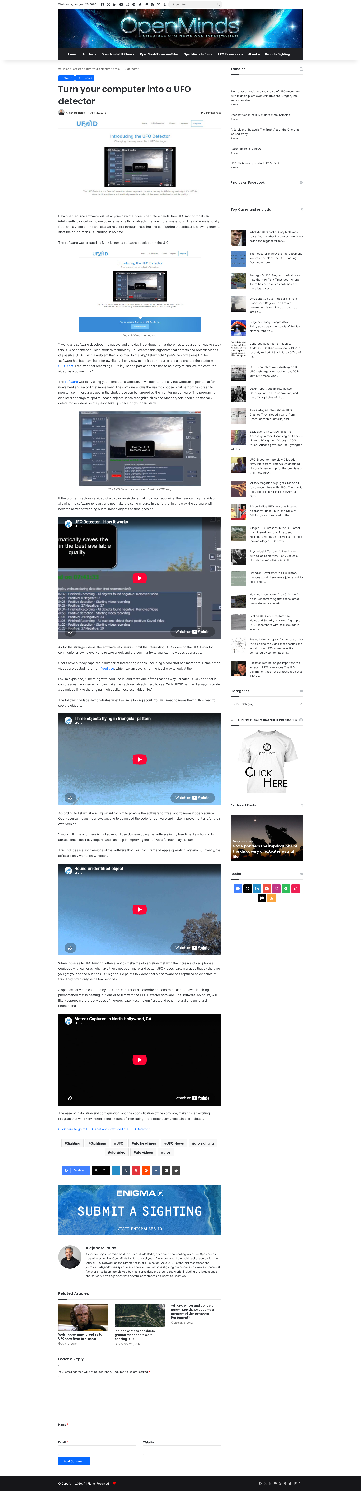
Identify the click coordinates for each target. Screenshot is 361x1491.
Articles (87, 54)
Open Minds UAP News (118, 54)
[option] (267, 838)
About (252, 54)
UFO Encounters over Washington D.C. (275, 367)
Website (148, 1442)
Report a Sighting (277, 54)
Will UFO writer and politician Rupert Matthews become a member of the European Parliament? (193, 1312)
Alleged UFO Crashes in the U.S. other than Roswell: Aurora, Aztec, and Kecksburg (275, 532)
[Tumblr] (126, 1170)
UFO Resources (229, 54)
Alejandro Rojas (75, 112)
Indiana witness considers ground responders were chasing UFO (135, 1335)
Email (63, 1442)
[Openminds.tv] (180, 28)
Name (63, 1424)
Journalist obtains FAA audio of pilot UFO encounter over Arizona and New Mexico (264, 851)
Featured (77, 69)
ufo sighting (204, 1143)
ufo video (117, 1152)
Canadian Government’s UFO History (273, 573)
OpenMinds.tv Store (198, 54)
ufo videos (144, 1152)
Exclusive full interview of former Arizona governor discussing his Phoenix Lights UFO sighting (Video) (276, 436)
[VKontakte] (156, 1170)
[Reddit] (146, 1170)
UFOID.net (65, 366)
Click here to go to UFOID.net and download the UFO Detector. (104, 1129)
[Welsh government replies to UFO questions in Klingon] (83, 1317)
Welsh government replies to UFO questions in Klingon (80, 1336)
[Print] (176, 1170)
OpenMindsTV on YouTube (159, 54)
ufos (167, 1152)
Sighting (73, 1143)
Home (72, 54)
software (71, 382)
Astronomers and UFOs (246, 148)
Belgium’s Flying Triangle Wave (269, 322)
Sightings (98, 1143)
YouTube (107, 668)
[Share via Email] (166, 1170)
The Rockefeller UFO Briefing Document (276, 253)
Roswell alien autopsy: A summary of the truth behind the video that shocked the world (276, 644)
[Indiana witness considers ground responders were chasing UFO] (140, 1315)
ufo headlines (145, 1143)
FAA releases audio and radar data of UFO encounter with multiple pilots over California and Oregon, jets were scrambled (265, 96)
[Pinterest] (136, 1170)
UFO (119, 1143)
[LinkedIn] (116, 1170)
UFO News (85, 78)
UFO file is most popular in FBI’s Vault (255, 163)
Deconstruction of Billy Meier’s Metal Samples (260, 115)
